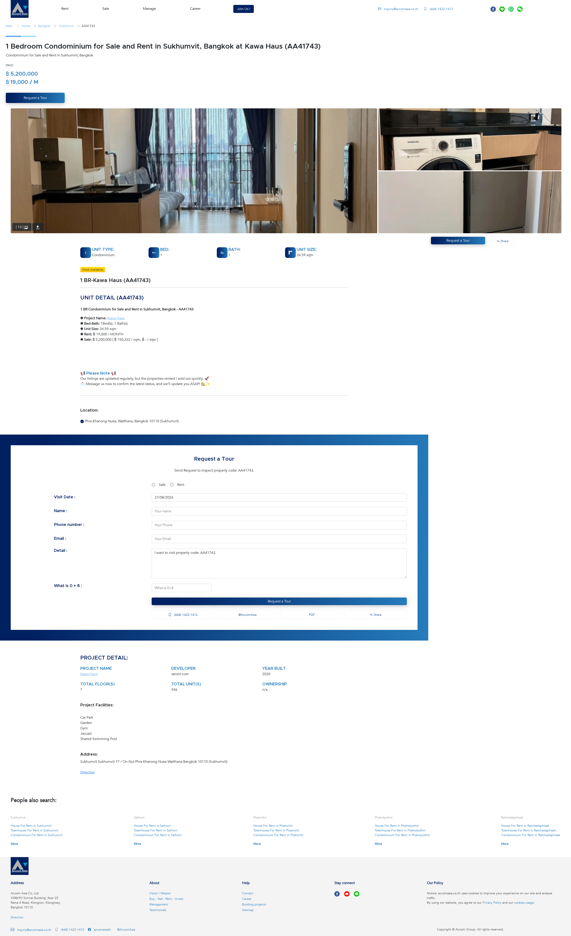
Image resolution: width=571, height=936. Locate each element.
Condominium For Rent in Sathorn (158, 835)
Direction (87, 772)
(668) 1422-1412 (441, 9)
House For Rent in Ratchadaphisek (525, 826)
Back (9, 26)
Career (195, 8)
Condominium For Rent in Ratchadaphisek (530, 835)
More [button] (14, 844)
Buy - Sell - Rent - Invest (166, 899)
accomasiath (102, 930)
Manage (149, 8)
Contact (247, 893)
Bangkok (44, 26)
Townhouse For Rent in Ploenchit (276, 830)
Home (25, 26)
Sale (162, 484)
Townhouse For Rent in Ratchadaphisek (528, 830)
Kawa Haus (116, 318)
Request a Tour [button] (35, 97)
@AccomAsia (247, 615)
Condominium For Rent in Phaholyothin (402, 835)
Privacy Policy (492, 903)
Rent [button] (64, 8)
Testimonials (157, 910)
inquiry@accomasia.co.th (401, 9)
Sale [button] (105, 8)
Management (158, 904)
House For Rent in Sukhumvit (31, 826)
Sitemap (248, 910)
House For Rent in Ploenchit (272, 826)
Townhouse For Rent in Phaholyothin (400, 830)
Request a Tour (279, 601)
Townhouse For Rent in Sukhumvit (34, 830)
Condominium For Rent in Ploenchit (278, 835)
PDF (311, 615)
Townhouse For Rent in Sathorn (156, 830)
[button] (20, 9)
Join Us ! (243, 8)
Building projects (254, 904)
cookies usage (524, 903)
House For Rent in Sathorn (152, 826)
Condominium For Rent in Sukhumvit (36, 835)
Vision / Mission (160, 893)
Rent (180, 484)
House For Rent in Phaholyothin (397, 826)
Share (377, 615)
